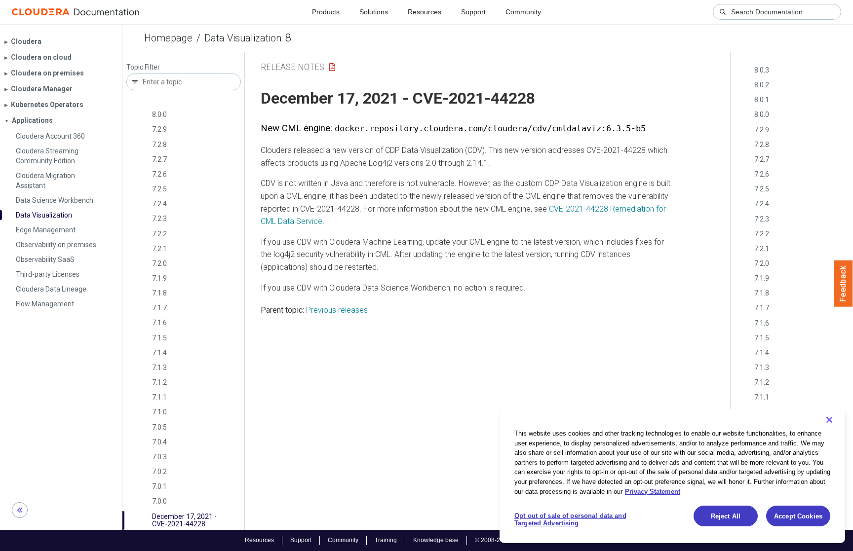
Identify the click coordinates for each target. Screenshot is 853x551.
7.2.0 (159, 263)
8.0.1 (761, 100)
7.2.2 (159, 234)
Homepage (168, 38)
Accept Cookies (798, 516)
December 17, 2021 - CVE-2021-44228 (184, 520)
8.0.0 (159, 114)
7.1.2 (159, 382)
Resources (424, 12)
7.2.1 (159, 249)
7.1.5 (159, 338)
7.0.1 (159, 486)
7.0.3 (159, 457)
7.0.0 (159, 501)
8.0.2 (761, 85)
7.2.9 (159, 129)
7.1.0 (159, 412)
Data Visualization (242, 38)
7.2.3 (159, 218)
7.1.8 (159, 293)
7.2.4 (159, 204)
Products (326, 12)
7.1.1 (159, 397)
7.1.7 (159, 308)
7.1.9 (159, 278)
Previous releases (337, 310)
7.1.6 (159, 323)
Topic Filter (143, 67)
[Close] (829, 420)
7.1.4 (159, 353)
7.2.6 (159, 174)
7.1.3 (159, 367)
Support (473, 12)
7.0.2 (159, 472)
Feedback (843, 283)
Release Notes (292, 67)
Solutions (373, 12)
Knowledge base (436, 540)
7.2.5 (159, 189)
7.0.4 (159, 442)
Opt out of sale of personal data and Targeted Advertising (570, 519)
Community (523, 12)
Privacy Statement (652, 491)
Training (386, 540)
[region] (672, 476)
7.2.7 (159, 159)
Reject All (725, 516)
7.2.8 (159, 144)
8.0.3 (761, 70)
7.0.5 (159, 427)
